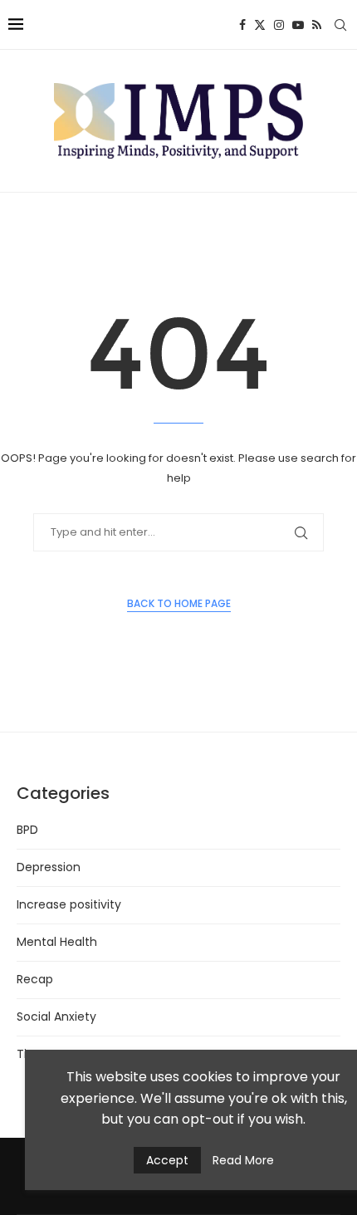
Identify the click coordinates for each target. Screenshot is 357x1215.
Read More (243, 1160)
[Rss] (316, 25)
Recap (35, 979)
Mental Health (57, 941)
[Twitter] (260, 25)
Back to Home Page (179, 603)
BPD (27, 829)
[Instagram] (279, 25)
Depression (49, 867)
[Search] (340, 25)
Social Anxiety (56, 1016)
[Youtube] (298, 25)
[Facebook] (242, 25)
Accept (167, 1160)
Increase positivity (69, 904)
